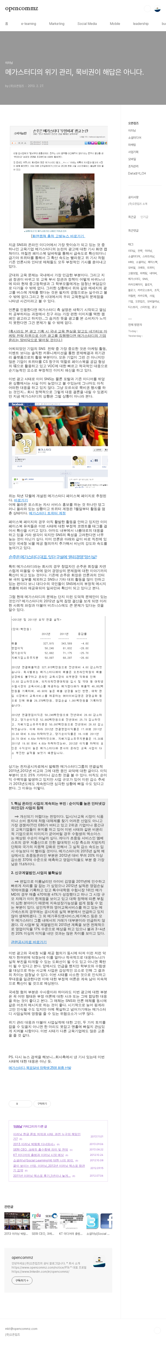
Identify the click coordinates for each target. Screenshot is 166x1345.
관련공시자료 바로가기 (29, 942)
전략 (140, 250)
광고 (154, 307)
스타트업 (145, 307)
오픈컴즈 (133, 123)
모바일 (132, 159)
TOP (157, 1330)
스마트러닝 (148, 256)
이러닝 (18, 1126)
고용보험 (133, 273)
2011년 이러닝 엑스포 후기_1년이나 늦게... (42, 1175)
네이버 (153, 273)
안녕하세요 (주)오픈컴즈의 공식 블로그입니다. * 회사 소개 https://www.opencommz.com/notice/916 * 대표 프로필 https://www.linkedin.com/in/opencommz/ (49, 1267)
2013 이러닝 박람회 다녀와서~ (34, 1144)
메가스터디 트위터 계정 (47, 513)
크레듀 (141, 267)
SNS (145, 279)
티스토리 (133, 307)
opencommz (21, 8)
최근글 (132, 217)
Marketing (56, 24)
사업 (152, 295)
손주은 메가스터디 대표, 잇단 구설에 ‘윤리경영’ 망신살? (53, 557)
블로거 (148, 284)
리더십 (131, 250)
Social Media (87, 24)
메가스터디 (134, 279)
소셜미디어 (134, 137)
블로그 (131, 290)
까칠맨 (131, 295)
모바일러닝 (153, 301)
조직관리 (133, 166)
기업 (130, 301)
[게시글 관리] (27, 1104)
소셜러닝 (140, 262)
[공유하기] (22, 1104)
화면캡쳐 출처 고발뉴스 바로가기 (58, 236)
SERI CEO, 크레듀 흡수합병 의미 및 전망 (40, 1149)
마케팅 (132, 145)
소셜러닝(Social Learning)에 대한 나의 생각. (43, 1160)
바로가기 (21, 500)
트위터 (150, 267)
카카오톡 (142, 295)
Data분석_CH (137, 173)
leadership (141, 24)
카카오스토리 (145, 290)
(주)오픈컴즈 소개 (137, 203)
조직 (156, 290)
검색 (147, 8)
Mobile (115, 24)
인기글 (144, 217)
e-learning (28, 24)
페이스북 (152, 262)
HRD (131, 262)
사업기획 (133, 152)
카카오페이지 (135, 284)
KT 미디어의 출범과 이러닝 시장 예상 (38, 1155)
